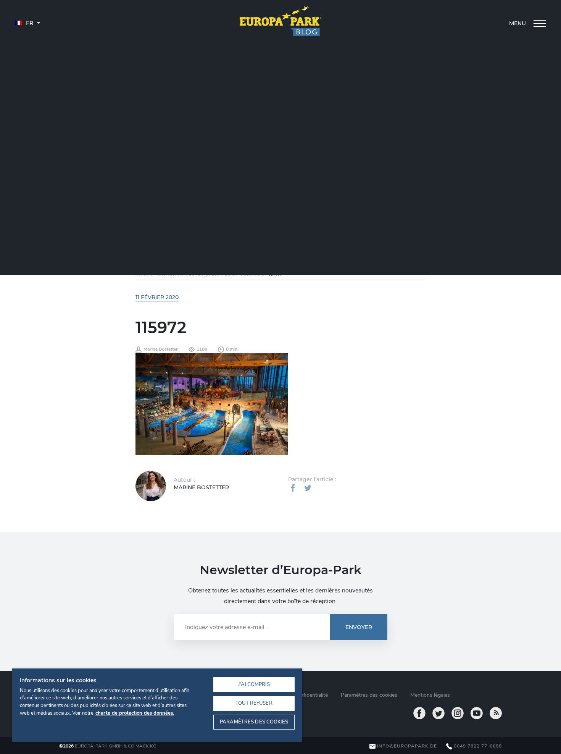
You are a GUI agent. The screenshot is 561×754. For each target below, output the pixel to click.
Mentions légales (430, 695)
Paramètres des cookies (254, 721)
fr (28, 22)
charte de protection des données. (134, 713)
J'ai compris (254, 684)
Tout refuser (253, 703)
